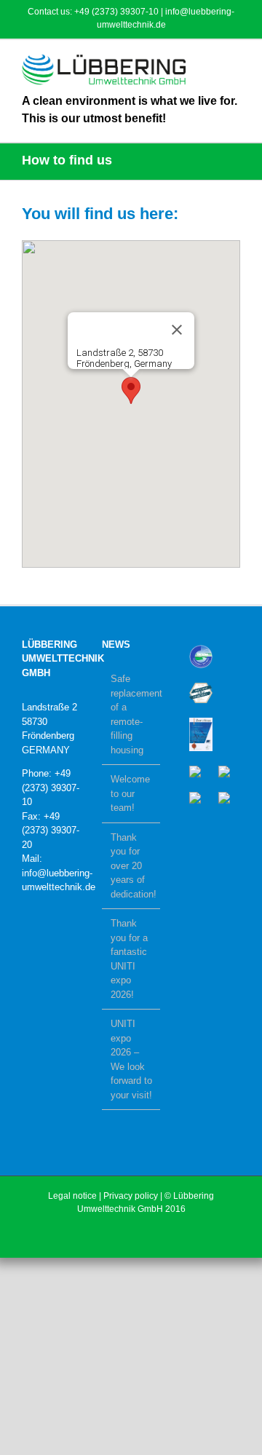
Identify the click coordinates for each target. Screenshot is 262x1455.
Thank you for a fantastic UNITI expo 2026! (129, 959)
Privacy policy (130, 1196)
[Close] (176, 329)
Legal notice (72, 1196)
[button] (131, 390)
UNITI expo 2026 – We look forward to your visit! (131, 1059)
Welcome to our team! (130, 793)
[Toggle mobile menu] (234, 62)
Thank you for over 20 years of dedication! (132, 866)
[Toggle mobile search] (208, 62)
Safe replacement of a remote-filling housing (132, 714)
